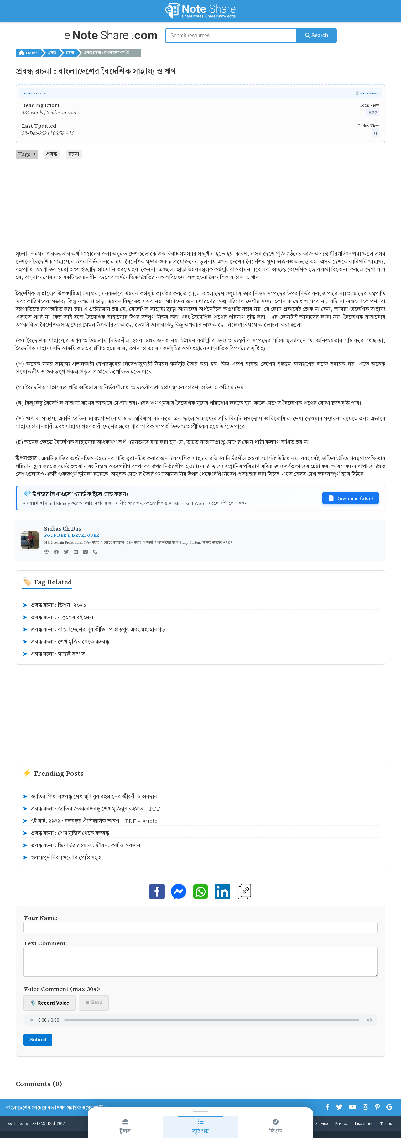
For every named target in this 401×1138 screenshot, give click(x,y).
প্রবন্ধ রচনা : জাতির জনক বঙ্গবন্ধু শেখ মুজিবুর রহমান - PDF (91, 809)
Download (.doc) (354, 498)
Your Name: (40, 917)
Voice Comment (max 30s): (62, 988)
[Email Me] (85, 552)
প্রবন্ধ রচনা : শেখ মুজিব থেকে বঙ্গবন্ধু (65, 642)
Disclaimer (364, 1123)
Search (319, 35)
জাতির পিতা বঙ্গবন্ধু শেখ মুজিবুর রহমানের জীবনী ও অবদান (90, 797)
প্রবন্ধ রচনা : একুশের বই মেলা (58, 617)
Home (31, 53)
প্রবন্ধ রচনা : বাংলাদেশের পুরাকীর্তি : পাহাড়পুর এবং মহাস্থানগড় (93, 630)
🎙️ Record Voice (49, 1003)
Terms (386, 1123)
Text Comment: (45, 943)
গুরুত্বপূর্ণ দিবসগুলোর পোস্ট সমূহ (61, 858)
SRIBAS (38, 1123)
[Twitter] (66, 552)
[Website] (46, 552)
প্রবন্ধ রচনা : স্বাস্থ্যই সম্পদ (53, 654)
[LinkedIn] (76, 552)
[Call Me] (95, 552)
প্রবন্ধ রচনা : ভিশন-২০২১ (54, 605)
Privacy (341, 1123)
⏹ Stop (93, 1002)
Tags (24, 154)
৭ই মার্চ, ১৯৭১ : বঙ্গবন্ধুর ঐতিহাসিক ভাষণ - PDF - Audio (90, 821)
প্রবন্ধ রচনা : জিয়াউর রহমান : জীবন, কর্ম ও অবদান (81, 845)
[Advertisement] (200, 205)
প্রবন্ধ (52, 53)
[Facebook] (56, 552)
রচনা (70, 53)
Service (321, 1123)
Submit (37, 1039)
